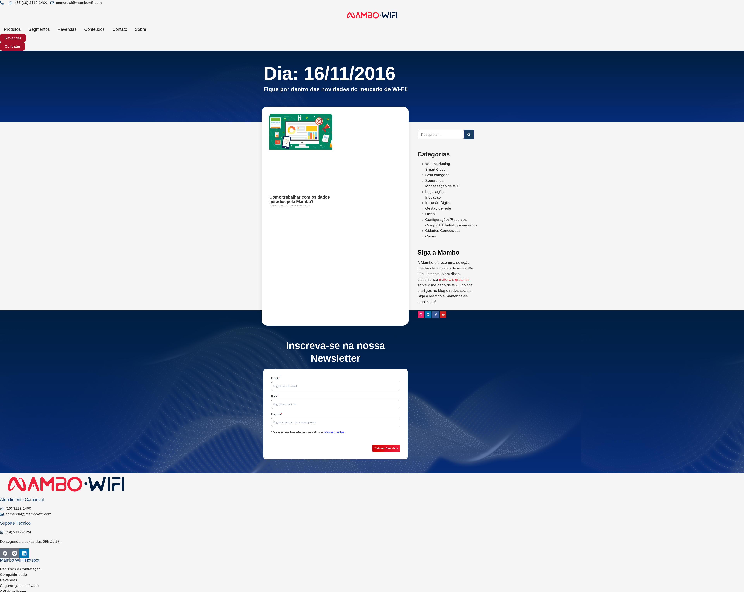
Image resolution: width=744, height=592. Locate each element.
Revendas (67, 29)
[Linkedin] (428, 314)
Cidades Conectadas (443, 231)
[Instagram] (421, 314)
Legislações (435, 192)
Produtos (12, 29)
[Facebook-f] (435, 314)
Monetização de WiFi (442, 186)
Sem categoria (437, 175)
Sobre (140, 29)
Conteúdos (94, 29)
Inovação (433, 197)
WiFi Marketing (437, 164)
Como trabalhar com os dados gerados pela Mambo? (299, 199)
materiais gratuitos (454, 279)
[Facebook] (5, 553)
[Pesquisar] (469, 134)
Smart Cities (435, 169)
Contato (119, 29)
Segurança (434, 180)
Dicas (430, 214)
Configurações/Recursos (446, 220)
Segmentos (39, 29)
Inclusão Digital (438, 203)
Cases (430, 236)
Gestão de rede (438, 208)
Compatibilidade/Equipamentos (451, 225)
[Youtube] (443, 314)
